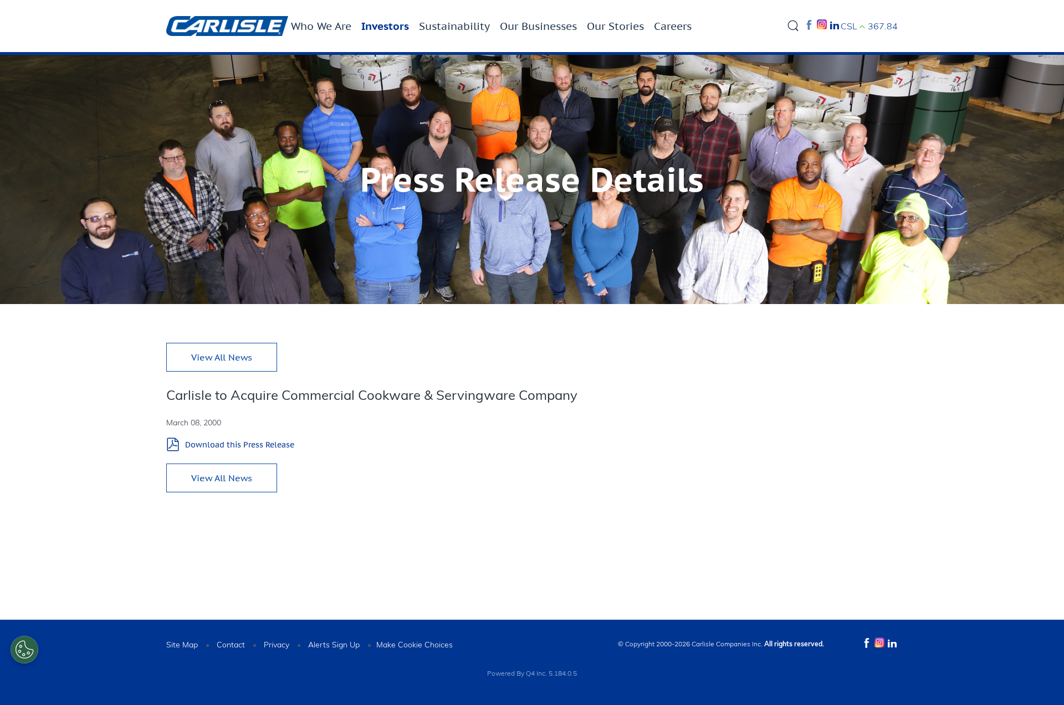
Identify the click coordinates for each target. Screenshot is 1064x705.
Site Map (182, 645)
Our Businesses (538, 26)
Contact (231, 645)
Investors (385, 26)
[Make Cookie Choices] (24, 649)
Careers (673, 26)
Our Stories (615, 26)
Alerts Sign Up (334, 645)
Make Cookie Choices (414, 645)
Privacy (276, 645)
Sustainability (454, 26)
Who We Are (321, 26)
